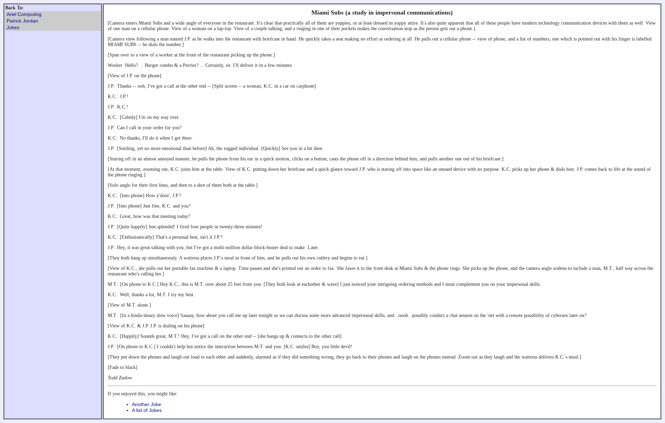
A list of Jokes (147, 410)
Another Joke (146, 404)
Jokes (13, 27)
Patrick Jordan (22, 21)
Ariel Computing (24, 14)
